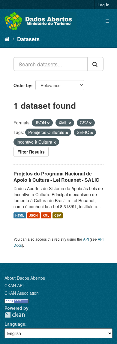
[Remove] (48, 122)
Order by (22, 85)
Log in (104, 5)
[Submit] (95, 64)
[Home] (7, 39)
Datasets (28, 39)
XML (46, 215)
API (86, 239)
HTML (19, 215)
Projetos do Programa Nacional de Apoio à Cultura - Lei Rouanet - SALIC (56, 176)
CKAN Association (21, 293)
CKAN (14, 315)
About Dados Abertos (24, 278)
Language (14, 324)
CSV (57, 215)
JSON (33, 215)
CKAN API (14, 285)
